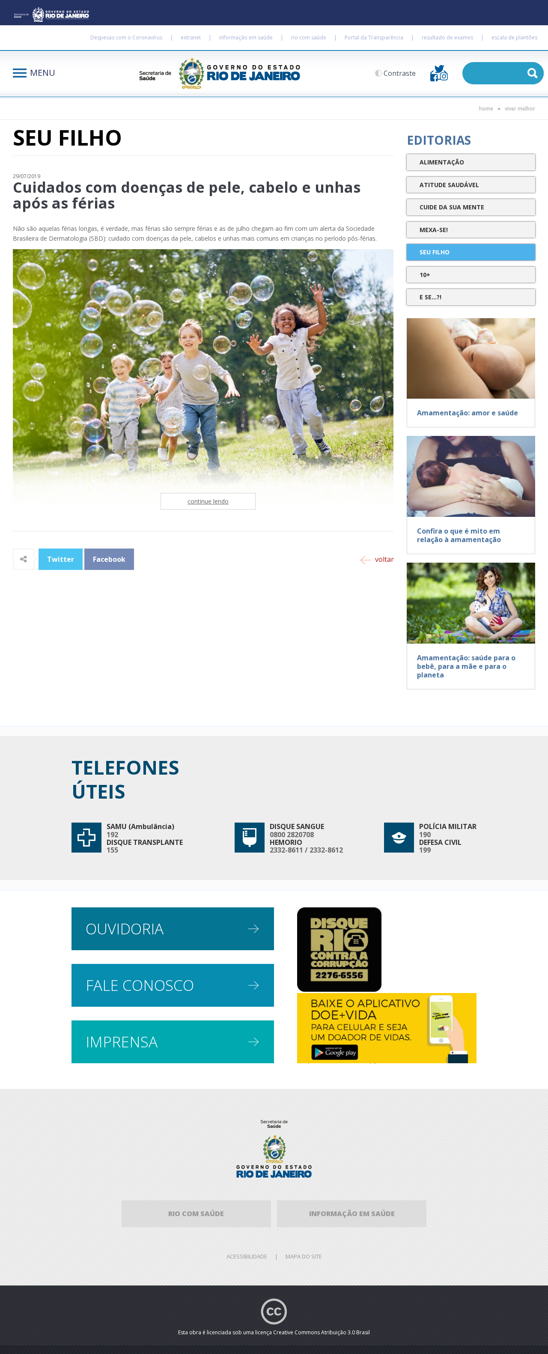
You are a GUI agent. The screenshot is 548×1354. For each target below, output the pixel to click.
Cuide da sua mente (452, 207)
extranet (191, 37)
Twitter (60, 559)
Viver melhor (520, 108)
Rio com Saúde (196, 1213)
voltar (384, 559)
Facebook (109, 559)
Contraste (400, 73)
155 (112, 850)
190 (425, 834)
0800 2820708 (292, 834)
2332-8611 (286, 850)
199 (425, 850)
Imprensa (122, 1042)
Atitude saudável (449, 185)
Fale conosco (140, 985)
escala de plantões (514, 37)
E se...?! (430, 297)
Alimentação (442, 162)
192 (112, 834)
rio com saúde (308, 37)
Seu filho (435, 252)
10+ (425, 275)
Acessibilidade (246, 1256)
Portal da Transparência (374, 37)
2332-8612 (326, 850)
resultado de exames (447, 37)
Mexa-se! (434, 230)
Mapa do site (304, 1256)
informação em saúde (246, 37)
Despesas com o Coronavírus (126, 37)
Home (486, 108)
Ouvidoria (125, 929)
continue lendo (208, 501)
